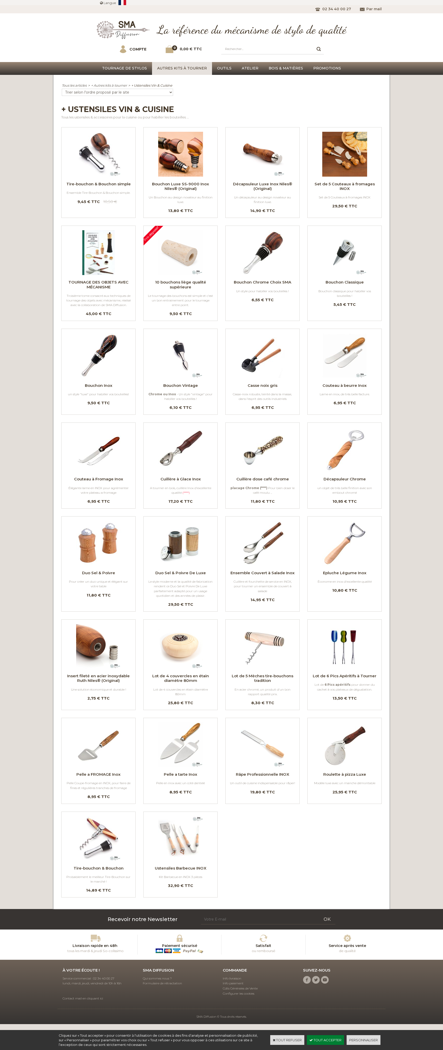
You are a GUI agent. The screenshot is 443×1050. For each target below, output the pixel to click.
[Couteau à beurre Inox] (344, 377)
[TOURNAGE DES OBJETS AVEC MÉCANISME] (98, 274)
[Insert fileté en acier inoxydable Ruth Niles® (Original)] (98, 667)
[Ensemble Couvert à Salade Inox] (262, 564)
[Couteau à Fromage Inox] (98, 471)
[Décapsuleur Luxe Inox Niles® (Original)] (262, 175)
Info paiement (233, 983)
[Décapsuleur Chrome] (344, 471)
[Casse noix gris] (262, 377)
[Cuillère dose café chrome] (262, 471)
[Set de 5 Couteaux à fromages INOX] (344, 175)
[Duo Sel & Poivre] (98, 564)
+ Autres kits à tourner (109, 85)
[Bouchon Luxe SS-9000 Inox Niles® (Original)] (180, 175)
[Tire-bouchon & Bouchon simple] (98, 175)
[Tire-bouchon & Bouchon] (98, 860)
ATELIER (250, 68)
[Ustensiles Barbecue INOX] (180, 860)
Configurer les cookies (238, 993)
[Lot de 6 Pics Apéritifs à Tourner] (344, 667)
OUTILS (224, 68)
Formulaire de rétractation (162, 983)
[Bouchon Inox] (98, 377)
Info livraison (232, 978)
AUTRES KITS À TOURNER (182, 68)
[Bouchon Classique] (344, 274)
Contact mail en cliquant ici (83, 998)
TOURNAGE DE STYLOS (124, 68)
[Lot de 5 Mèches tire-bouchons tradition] (262, 667)
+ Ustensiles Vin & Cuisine (151, 85)
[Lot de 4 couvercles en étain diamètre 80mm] (180, 667)
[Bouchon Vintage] (180, 377)
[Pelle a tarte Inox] (180, 766)
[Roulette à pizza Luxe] (344, 766)
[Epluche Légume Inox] (344, 564)
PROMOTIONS (327, 68)
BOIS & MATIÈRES (286, 68)
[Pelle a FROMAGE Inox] (98, 766)
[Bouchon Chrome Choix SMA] (262, 274)
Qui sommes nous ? (157, 978)
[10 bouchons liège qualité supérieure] (180, 274)
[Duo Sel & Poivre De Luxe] (180, 564)
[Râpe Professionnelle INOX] (262, 766)
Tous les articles (74, 85)
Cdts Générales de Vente (240, 988)
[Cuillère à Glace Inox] (180, 471)
